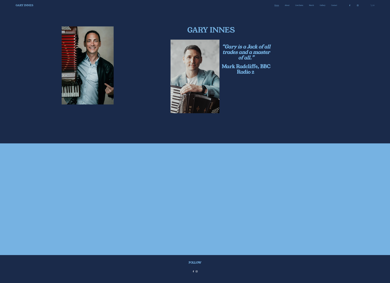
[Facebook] (350, 5)
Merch (311, 5)
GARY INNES (24, 5)
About (287, 5)
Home (276, 5)
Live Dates (299, 5)
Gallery (322, 5)
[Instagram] (358, 5)
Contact (334, 5)
